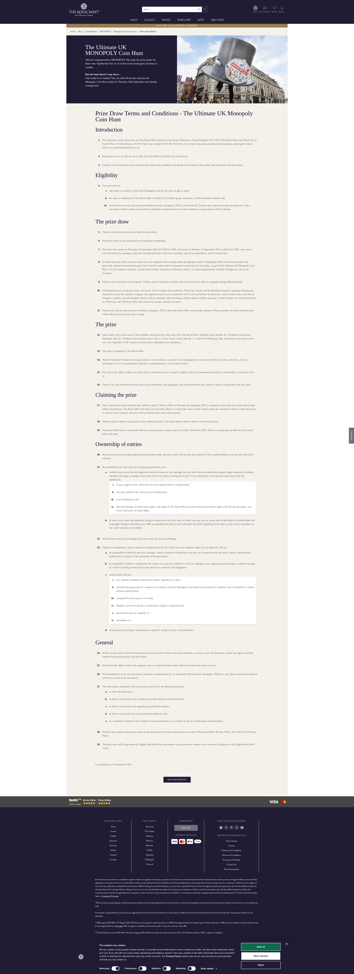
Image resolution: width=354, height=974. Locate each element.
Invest (166, 20)
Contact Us (231, 864)
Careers (113, 854)
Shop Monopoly (177, 779)
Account (149, 826)
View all (149, 864)
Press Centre (231, 841)
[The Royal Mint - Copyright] (84, 9)
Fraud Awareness (231, 869)
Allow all (261, 947)
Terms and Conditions (231, 855)
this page (119, 926)
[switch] (142, 968)
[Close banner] (287, 944)
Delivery (149, 836)
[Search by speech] (199, 9)
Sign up (186, 827)
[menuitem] (255, 9)
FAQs (149, 850)
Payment (149, 854)
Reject (261, 965)
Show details (207, 968)
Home (73, 31)
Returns (149, 840)
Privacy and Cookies (231, 859)
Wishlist (275, 11)
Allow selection (260, 956)
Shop (133, 20)
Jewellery (184, 20)
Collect (149, 20)
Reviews (149, 845)
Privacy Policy (173, 956)
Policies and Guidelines (231, 850)
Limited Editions (91, 31)
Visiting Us (149, 859)
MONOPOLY (105, 31)
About (113, 850)
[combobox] (172, 9)
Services (113, 845)
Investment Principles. (110, 896)
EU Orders (149, 831)
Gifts (201, 20)
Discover (217, 20)
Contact (113, 859)
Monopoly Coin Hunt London (125, 31)
